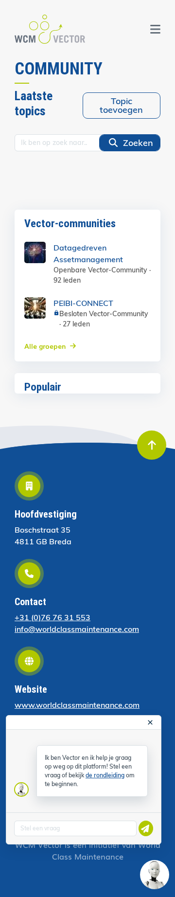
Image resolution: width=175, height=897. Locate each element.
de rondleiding (105, 775)
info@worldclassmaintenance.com (77, 629)
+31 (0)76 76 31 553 (52, 617)
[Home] (50, 29)
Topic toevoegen (121, 105)
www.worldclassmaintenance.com (77, 705)
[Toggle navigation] (155, 29)
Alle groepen (45, 346)
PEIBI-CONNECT (83, 303)
